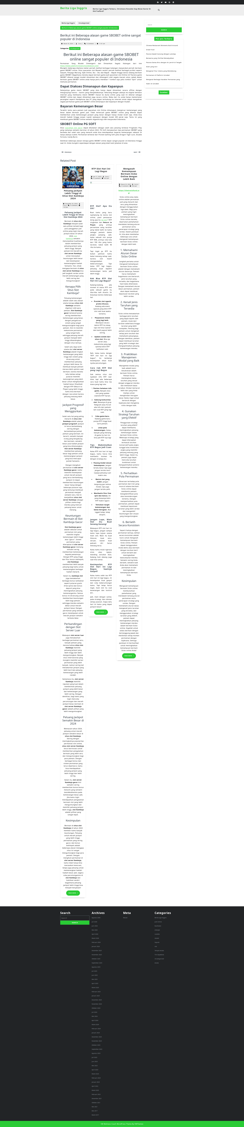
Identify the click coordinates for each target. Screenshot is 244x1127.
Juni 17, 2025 (97, 176)
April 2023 (95, 1070)
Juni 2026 (95, 926)
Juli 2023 (94, 1057)
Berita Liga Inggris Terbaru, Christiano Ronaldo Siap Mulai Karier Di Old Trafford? (122, 10)
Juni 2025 (95, 975)
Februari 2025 (96, 992)
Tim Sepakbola (159, 955)
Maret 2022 (95, 1090)
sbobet (157, 938)
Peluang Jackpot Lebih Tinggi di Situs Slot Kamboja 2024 (73, 194)
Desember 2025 (97, 950)
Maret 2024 (95, 1024)
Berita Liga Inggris (73, 8)
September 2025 (97, 963)
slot (156, 946)
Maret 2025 (95, 987)
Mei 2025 (95, 979)
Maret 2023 (95, 1074)
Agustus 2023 (96, 1053)
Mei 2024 (95, 1016)
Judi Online (158, 922)
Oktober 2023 (96, 1045)
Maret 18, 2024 (68, 43)
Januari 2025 (96, 996)
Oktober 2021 (96, 1102)
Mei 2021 (95, 1107)
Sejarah (157, 942)
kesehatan (158, 926)
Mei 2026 (95, 930)
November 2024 (97, 1004)
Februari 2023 (96, 1078)
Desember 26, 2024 (71, 204)
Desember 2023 (97, 1037)
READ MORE (74, 893)
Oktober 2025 (96, 959)
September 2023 (97, 1049)
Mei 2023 (95, 1066)
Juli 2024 (94, 1012)
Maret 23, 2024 (126, 184)
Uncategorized (84, 23)
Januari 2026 (96, 946)
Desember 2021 (97, 1098)
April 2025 (95, 983)
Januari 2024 (96, 1033)
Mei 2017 (95, 1111)
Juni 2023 (95, 1061)
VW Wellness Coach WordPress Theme (116, 1124)
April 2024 (95, 1020)
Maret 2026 (95, 938)
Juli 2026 (94, 922)
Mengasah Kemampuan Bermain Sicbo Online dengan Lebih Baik (129, 173)
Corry (80, 43)
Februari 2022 (96, 1094)
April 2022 (95, 1086)
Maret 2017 (95, 1115)
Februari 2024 (96, 1029)
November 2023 (97, 1041)
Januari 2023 (96, 1082)
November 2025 (97, 955)
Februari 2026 (96, 942)
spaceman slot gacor (74, 128)
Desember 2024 (97, 1000)
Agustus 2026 (96, 918)
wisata (157, 963)
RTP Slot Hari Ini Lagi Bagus (101, 170)
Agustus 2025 (96, 967)
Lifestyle (157, 930)
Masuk (125, 918)
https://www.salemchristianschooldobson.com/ (79, 66)
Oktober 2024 (96, 1008)
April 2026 (95, 934)
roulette (157, 934)
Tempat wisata (159, 950)
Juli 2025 (94, 971)
